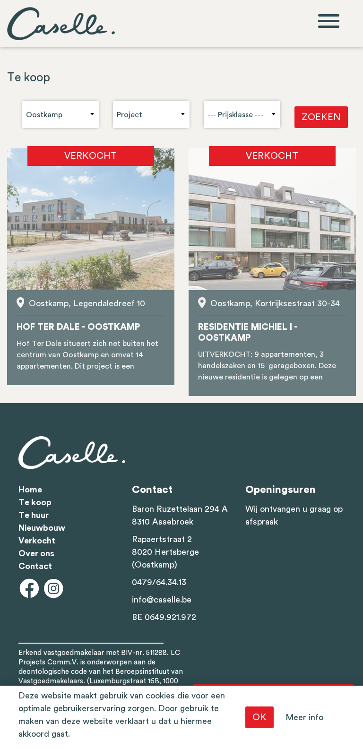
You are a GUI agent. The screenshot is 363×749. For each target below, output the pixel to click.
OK (259, 717)
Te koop (35, 502)
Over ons (36, 553)
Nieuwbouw (41, 528)
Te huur (33, 515)
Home (30, 489)
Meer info (304, 717)
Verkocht (36, 540)
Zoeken (321, 117)
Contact (35, 566)
